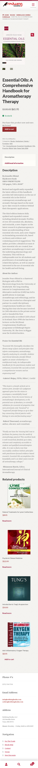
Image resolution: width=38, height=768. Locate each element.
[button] (32, 34)
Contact (8, 748)
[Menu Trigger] (33, 4)
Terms (7, 752)
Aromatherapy (11, 146)
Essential (20, 146)
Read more (6, 521)
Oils (33, 146)
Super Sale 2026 (22, 148)
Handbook (28, 146)
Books (12, 15)
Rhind (11, 148)
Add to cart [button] (9, 659)
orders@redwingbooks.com (12, 702)
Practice (5, 148)
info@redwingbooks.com (11, 699)
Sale (11, 143)
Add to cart (9, 129)
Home (7, 15)
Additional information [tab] (14, 163)
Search (19, 764)
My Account (6, 764)
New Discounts (10, 755)
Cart (29, 762)
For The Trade (10, 741)
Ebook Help (9, 745)
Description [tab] (9, 157)
